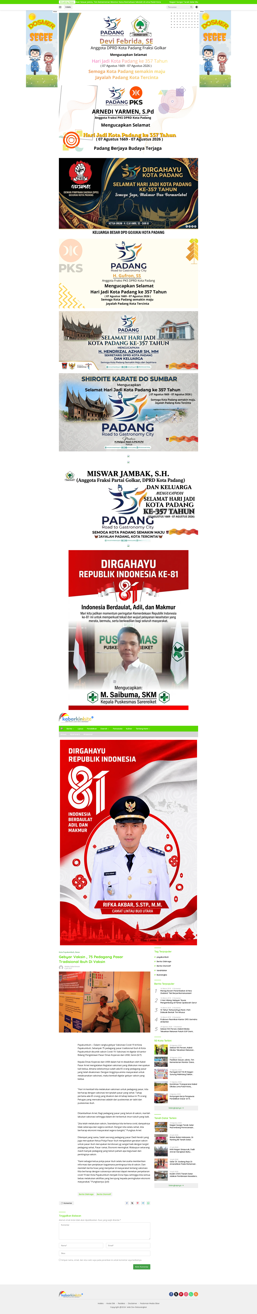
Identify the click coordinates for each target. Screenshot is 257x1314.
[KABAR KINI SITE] (76, 717)
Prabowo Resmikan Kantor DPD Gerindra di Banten (178, 1020)
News (77, 952)
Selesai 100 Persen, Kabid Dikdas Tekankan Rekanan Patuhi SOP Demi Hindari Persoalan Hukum (176, 1030)
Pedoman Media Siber (150, 1303)
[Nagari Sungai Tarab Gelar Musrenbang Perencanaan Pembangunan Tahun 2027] (161, 1127)
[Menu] (61, 7)
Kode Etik (111, 1303)
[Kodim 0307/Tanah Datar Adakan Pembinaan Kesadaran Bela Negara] (161, 1176)
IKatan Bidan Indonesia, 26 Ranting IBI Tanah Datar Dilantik (181, 1138)
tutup (55, 11)
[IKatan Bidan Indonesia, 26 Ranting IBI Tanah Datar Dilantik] (161, 1139)
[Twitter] (176, 1294)
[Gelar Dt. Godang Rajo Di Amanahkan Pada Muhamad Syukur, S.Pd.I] (161, 1164)
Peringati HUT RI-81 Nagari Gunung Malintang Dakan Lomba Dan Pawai (162, 2)
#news (63, 734)
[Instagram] (186, 1294)
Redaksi (121, 1303)
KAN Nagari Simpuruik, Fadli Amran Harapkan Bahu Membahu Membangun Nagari (183, 1150)
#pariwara (75, 734)
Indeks (68, 7)
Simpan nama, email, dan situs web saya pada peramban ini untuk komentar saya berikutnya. (101, 1260)
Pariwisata (117, 729)
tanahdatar (162, 970)
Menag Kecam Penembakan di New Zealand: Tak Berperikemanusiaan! (176, 992)
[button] (191, 7)
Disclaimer (132, 1303)
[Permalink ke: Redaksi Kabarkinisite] (61, 967)
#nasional (88, 734)
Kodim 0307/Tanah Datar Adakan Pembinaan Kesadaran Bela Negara (184, 1175)
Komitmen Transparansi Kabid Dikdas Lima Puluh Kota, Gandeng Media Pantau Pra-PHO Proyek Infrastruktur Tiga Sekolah (183, 1085)
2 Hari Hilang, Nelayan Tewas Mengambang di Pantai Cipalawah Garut (178, 1001)
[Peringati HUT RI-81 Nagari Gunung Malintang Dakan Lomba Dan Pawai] (161, 1074)
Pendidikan (92, 729)
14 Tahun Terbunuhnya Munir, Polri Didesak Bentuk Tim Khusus (175, 1011)
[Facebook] (171, 1294)
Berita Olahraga (86, 1194)
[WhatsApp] (191, 1294)
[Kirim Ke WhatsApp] (148, 1203)
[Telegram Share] (143, 1203)
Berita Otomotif (104, 1194)
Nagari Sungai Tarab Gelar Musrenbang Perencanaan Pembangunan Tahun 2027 (82, 2)
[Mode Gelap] (196, 7)
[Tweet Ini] (132, 1203)
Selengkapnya (175, 1108)
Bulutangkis (162, 975)
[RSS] (196, 1294)
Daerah (104, 729)
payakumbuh (163, 957)
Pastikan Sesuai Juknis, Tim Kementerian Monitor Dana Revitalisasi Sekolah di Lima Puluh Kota (182, 1061)
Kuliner (129, 729)
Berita (69, 729)
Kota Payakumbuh (66, 952)
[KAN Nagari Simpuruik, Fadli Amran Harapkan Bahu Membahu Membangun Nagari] (161, 1151)
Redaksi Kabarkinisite (72, 966)
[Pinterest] (181, 1294)
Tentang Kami (142, 729)
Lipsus (80, 729)
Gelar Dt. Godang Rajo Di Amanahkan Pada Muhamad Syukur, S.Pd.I (182, 1162)
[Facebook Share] (127, 1203)
